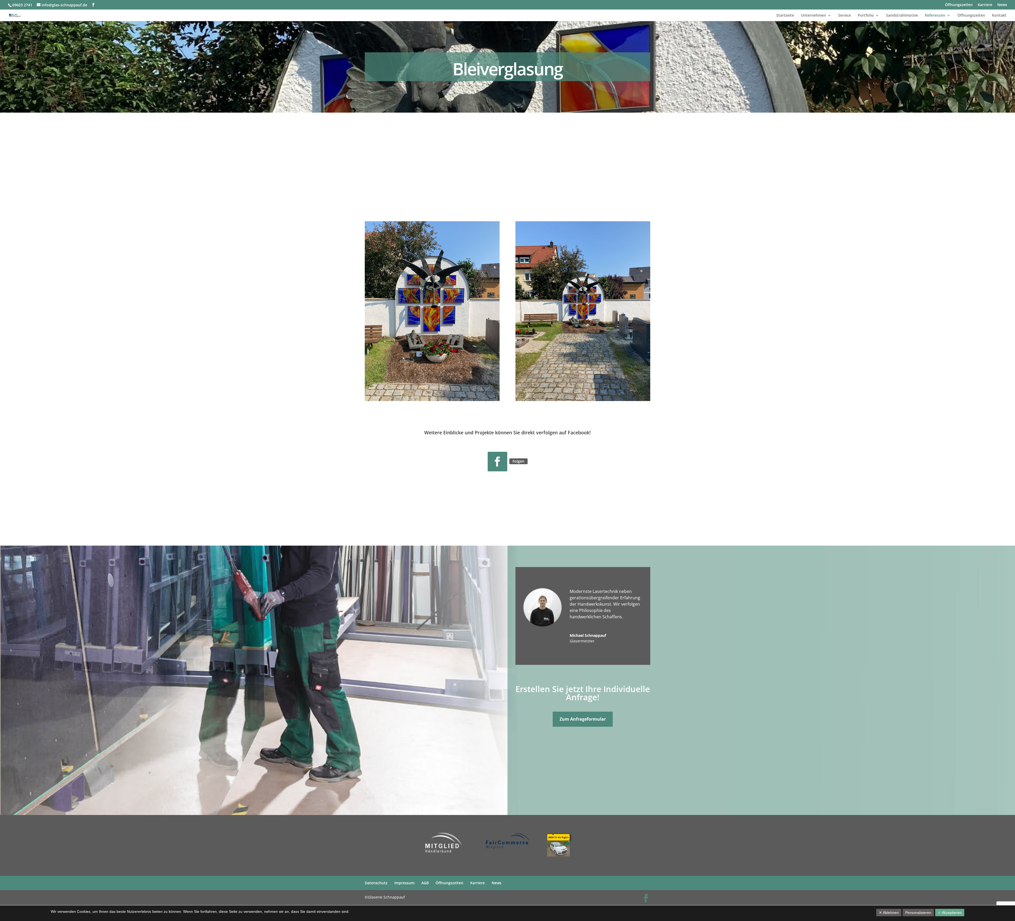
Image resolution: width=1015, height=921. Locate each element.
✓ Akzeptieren (950, 912)
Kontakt (999, 15)
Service (844, 15)
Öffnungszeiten (959, 5)
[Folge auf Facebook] (497, 461)
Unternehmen (813, 15)
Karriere (985, 5)
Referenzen (935, 15)
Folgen (518, 461)
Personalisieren (918, 912)
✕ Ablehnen (889, 912)
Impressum (404, 882)
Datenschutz (376, 882)
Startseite (785, 15)
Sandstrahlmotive (902, 15)
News (1002, 5)
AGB (425, 882)
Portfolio (866, 15)
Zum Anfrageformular (583, 719)
